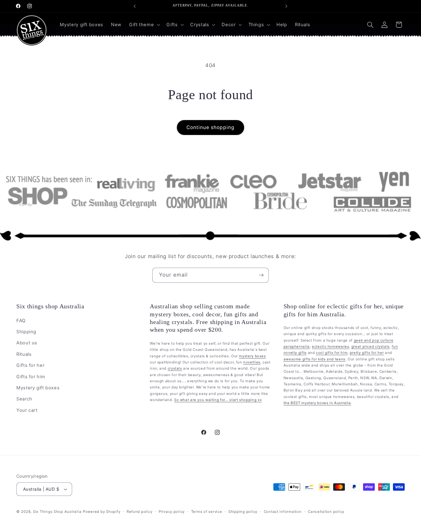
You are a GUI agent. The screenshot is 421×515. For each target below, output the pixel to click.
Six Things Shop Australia (57, 511)
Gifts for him (30, 376)
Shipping (26, 332)
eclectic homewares (330, 346)
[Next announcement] (286, 6)
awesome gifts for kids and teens (314, 359)
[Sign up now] (261, 275)
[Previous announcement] (134, 6)
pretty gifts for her (367, 353)
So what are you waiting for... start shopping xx (218, 400)
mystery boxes (252, 356)
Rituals (23, 354)
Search (24, 399)
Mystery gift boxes (37, 388)
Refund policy (140, 511)
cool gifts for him (331, 353)
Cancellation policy (326, 511)
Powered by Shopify (101, 511)
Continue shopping (210, 127)
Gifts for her (30, 365)
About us (26, 343)
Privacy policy (172, 511)
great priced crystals (370, 346)
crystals (175, 368)
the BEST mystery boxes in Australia (317, 403)
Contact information (283, 511)
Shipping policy (242, 511)
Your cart (27, 410)
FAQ (21, 320)
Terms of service (206, 511)
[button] (143, 24)
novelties (251, 362)
